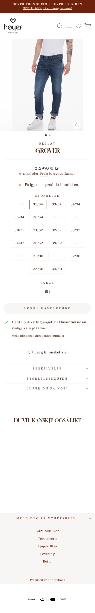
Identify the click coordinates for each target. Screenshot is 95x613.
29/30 (19, 256)
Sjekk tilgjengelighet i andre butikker (38, 336)
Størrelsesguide (47, 379)
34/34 (75, 204)
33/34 (57, 204)
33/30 (38, 269)
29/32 (75, 217)
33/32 (75, 230)
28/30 (75, 243)
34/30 (57, 269)
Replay (47, 144)
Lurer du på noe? (48, 388)
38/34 (38, 217)
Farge (47, 283)
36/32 (38, 243)
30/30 (38, 256)
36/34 (19, 217)
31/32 (38, 230)
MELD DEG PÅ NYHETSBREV (46, 518)
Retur (47, 561)
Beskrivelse (47, 368)
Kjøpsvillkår (47, 546)
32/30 (75, 256)
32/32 (57, 230)
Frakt (44, 174)
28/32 (57, 217)
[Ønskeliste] (78, 26)
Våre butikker (47, 531)
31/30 (57, 256)
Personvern (47, 538)
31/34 (19, 204)
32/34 (38, 204)
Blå (47, 291)
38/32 (57, 243)
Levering (47, 553)
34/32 (19, 243)
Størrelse (47, 196)
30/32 (19, 230)
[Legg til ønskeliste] (31, 473)
